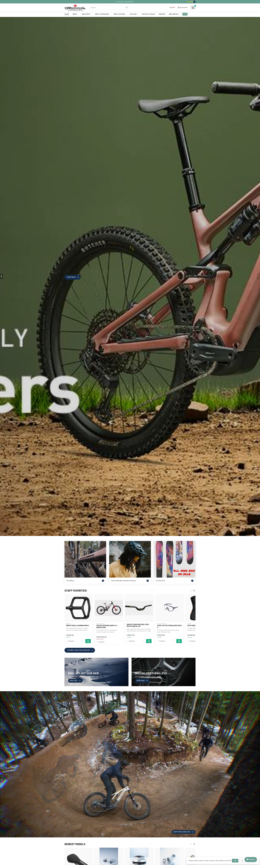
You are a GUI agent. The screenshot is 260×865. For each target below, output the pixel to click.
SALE (185, 14)
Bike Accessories (102, 14)
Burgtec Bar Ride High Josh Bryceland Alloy (138, 625)
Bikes (75, 14)
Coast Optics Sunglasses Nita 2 (169, 626)
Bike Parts (86, 14)
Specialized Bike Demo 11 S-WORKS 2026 (107, 626)
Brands (162, 14)
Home (66, 14)
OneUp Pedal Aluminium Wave (77, 625)
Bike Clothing (119, 14)
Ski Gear (133, 14)
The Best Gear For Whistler (78, 650)
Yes (235, 861)
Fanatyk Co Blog (148, 14)
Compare (71, 641)
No (242, 861)
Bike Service (173, 14)
